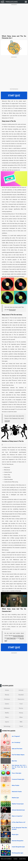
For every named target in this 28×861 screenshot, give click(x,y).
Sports (7, 722)
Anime (7, 690)
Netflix (7, 713)
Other (21, 717)
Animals (21, 690)
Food (21, 704)
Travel (21, 726)
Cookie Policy (22, 858)
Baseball (21, 695)
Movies (21, 708)
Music (7, 717)
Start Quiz (14, 95)
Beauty (7, 695)
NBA (21, 722)
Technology (7, 726)
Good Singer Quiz (11, 638)
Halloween (7, 708)
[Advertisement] (14, 20)
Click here (7, 420)
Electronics (21, 699)
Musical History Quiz (18, 635)
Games (7, 704)
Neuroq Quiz (12, 309)
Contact (15, 858)
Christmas (7, 699)
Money (21, 713)
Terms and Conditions (6, 858)
